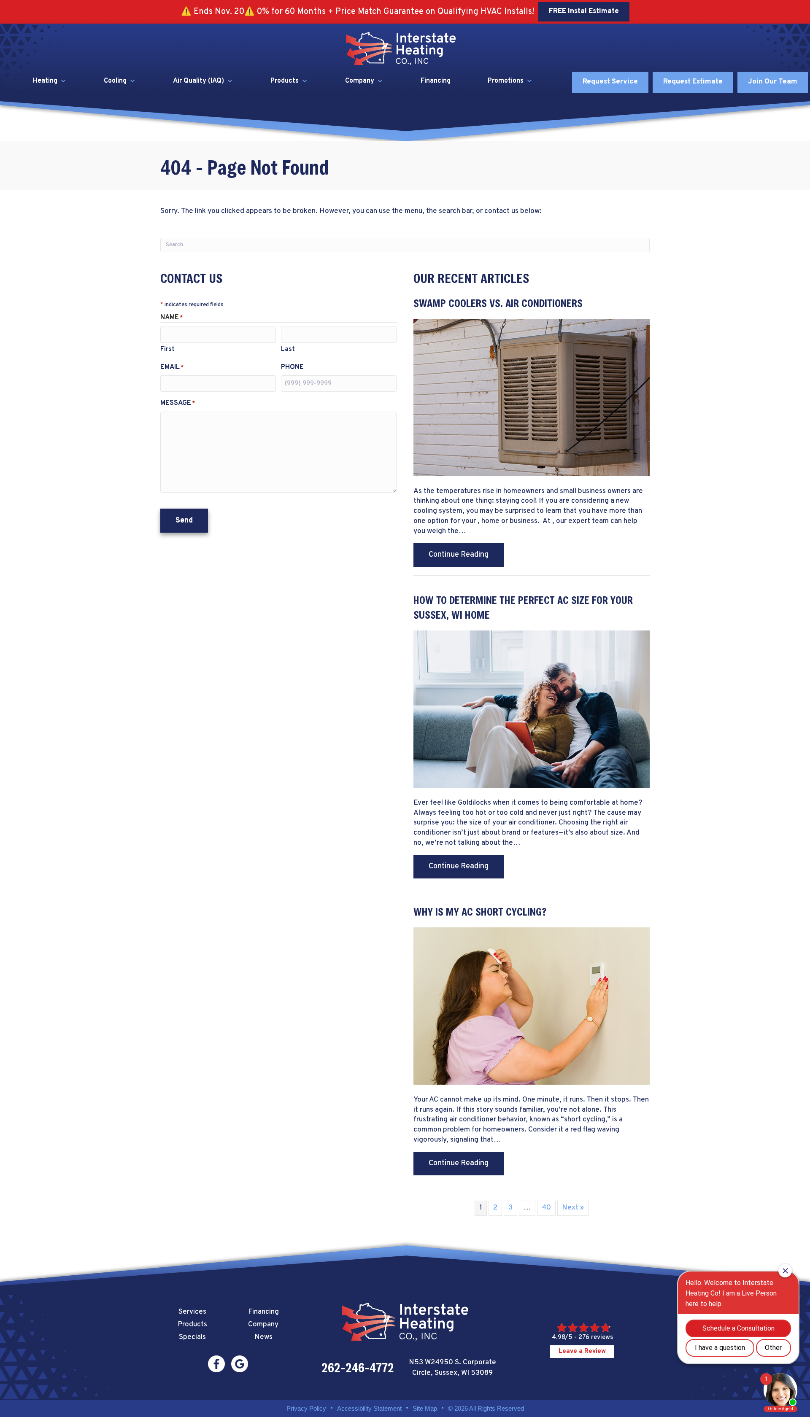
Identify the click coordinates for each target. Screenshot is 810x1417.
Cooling (115, 81)
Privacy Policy (306, 1408)
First (167, 349)
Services (192, 1312)
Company (359, 81)
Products (284, 81)
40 (546, 1207)
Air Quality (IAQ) (198, 81)
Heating (45, 81)
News (263, 1337)
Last (288, 349)
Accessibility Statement (369, 1408)
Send (184, 520)
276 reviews (595, 1337)
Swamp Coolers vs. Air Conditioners (498, 303)
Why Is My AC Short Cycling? (479, 912)
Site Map (425, 1408)
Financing (436, 81)
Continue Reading (466, 555)
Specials (192, 1337)
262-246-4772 (357, 1368)
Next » (573, 1207)
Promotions (506, 81)
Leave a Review (582, 1351)
